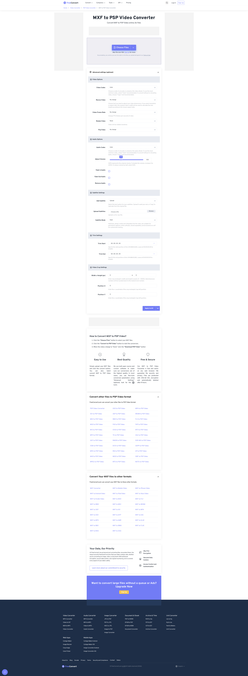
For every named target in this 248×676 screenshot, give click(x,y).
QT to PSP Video (141, 451)
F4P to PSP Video (141, 424)
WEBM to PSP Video (142, 414)
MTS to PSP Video (119, 462)
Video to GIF (67, 622)
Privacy (83, 660)
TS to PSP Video (118, 435)
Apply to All (149, 308)
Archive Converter (151, 629)
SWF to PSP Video (141, 456)
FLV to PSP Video (141, 419)
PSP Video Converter (89, 8)
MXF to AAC (139, 515)
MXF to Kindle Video (97, 499)
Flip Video (101, 130)
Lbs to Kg (169, 619)
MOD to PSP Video (119, 456)
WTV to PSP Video (141, 430)
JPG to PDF (107, 619)
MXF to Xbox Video (141, 494)
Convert (88, 3)
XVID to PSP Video (119, 430)
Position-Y (101, 295)
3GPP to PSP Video (142, 446)
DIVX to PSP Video (119, 446)
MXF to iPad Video (119, 494)
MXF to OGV (94, 515)
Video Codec (100, 88)
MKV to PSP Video (96, 419)
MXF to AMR (117, 520)
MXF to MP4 (139, 510)
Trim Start (101, 244)
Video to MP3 (88, 626)
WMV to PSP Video (119, 419)
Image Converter (109, 632)
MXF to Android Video (97, 494)
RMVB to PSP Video (119, 440)
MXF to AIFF (117, 515)
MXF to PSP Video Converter (107, 8)
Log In (173, 3)
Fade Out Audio (100, 177)
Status (119, 660)
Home (65, 8)
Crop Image (66, 648)
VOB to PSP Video (96, 446)
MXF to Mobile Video (120, 488)
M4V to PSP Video (96, 456)
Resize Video (100, 100)
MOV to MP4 (66, 626)
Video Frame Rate (99, 112)
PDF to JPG (107, 622)
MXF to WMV (94, 504)
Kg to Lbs (169, 622)
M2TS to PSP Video (142, 462)
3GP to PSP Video (119, 414)
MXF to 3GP (94, 510)
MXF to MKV (117, 504)
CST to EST (149, 626)
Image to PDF (108, 629)
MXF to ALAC (139, 520)
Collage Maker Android (90, 641)
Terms (89, 660)
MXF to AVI (116, 510)
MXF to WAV (94, 526)
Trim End (102, 254)
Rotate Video (100, 121)
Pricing (128, 3)
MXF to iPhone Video (142, 488)
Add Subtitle (100, 201)
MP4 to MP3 (87, 622)
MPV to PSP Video (96, 435)
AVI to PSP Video (96, 414)
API (119, 3)
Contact (112, 660)
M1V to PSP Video (96, 430)
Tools (111, 3)
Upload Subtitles (99, 211)
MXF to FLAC (139, 526)
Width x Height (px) (98, 276)
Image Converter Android (91, 648)
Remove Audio (100, 183)
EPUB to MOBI (129, 626)
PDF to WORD (129, 619)
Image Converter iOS (90, 651)
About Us (65, 660)
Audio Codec (100, 147)
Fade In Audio (100, 170)
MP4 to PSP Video (141, 409)
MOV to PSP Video (96, 424)
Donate (76, 660)
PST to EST (149, 622)
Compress (99, 3)
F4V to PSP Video (119, 424)
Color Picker (66, 651)
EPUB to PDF (129, 622)
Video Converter (75, 8)
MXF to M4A (94, 531)
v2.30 (124, 666)
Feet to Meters (170, 626)
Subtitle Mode (100, 220)
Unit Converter (170, 629)
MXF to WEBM (140, 504)
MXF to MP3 (94, 520)
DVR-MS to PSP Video (143, 440)
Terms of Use (146, 55)
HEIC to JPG (108, 626)
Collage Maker (67, 641)
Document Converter (131, 629)
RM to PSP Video (118, 451)
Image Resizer (67, 644)
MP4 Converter (67, 619)
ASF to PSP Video (96, 440)
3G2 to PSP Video (141, 435)
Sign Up (181, 3)
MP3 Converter (88, 619)
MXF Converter (95, 488)
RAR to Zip (149, 619)
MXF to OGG (117, 531)
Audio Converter (89, 629)
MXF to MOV (117, 499)
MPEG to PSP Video (97, 462)
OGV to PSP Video (119, 409)
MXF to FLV (139, 499)
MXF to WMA (117, 526)
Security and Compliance (100, 660)
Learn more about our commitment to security (108, 568)
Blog (71, 660)
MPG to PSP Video (96, 451)
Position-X (101, 286)
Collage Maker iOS (89, 644)
